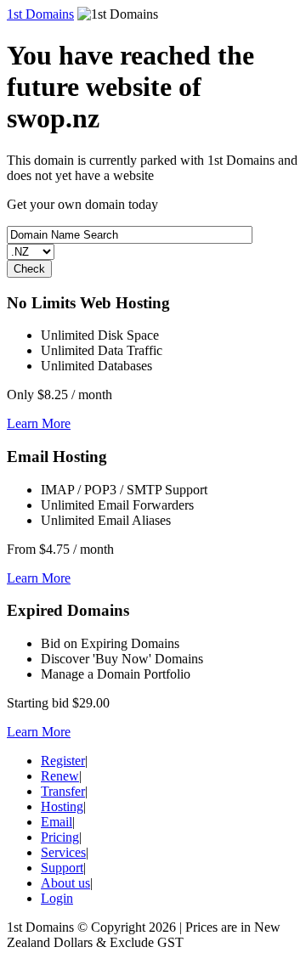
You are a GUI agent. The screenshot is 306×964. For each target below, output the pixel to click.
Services (63, 852)
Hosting (62, 806)
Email (56, 822)
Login (57, 898)
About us (65, 883)
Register (63, 760)
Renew (60, 776)
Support (62, 867)
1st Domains (40, 14)
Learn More (39, 423)
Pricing (60, 837)
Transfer (63, 791)
